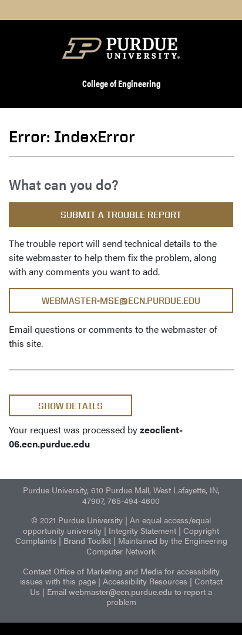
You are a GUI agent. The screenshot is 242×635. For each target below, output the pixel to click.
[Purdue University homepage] (121, 48)
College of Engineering (121, 83)
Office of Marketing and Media (107, 571)
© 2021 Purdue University (77, 520)
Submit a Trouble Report (121, 214)
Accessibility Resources (145, 581)
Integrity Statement (142, 530)
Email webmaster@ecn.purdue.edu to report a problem (129, 597)
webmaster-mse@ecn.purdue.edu (121, 300)
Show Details (70, 406)
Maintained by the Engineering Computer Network (156, 545)
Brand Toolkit (87, 540)
